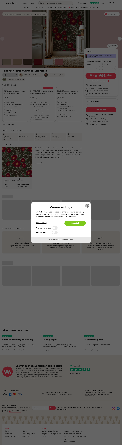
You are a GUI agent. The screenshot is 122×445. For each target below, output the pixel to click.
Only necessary (41, 223)
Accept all (75, 223)
